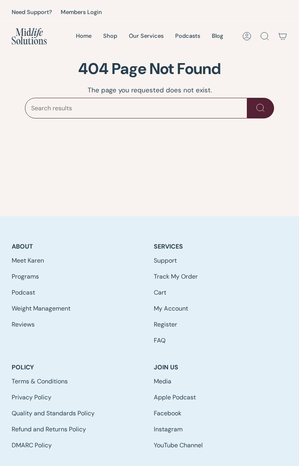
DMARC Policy (32, 445)
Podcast (23, 292)
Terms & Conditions (40, 381)
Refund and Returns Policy (49, 429)
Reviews (23, 324)
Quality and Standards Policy (53, 413)
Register (165, 324)
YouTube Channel (178, 445)
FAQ (159, 340)
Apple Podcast (175, 397)
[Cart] (283, 36)
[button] (146, 36)
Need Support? (32, 12)
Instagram (168, 429)
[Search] (260, 108)
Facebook (167, 413)
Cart (160, 292)
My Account (171, 308)
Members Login (81, 12)
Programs (25, 276)
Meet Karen (28, 260)
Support (165, 260)
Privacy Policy (31, 397)
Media (162, 381)
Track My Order (176, 276)
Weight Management (41, 308)
